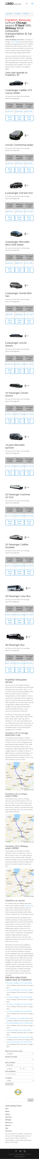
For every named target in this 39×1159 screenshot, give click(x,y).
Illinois (7, 1111)
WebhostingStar (19, 1156)
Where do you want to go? (13, 1051)
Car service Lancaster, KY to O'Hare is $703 (19, 1042)
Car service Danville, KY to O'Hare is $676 (19, 1030)
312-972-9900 (14, 42)
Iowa (6, 1108)
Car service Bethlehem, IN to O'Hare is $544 (19, 1023)
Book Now (19, 118)
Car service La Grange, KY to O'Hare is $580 (19, 1004)
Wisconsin (8, 1131)
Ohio (6, 1128)
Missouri (8, 1125)
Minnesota (8, 1122)
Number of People (11, 1057)
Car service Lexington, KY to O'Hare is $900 (19, 997)
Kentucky (8, 1117)
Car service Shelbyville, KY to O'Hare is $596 (19, 990)
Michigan (8, 1120)
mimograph (19, 1154)
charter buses (29, 905)
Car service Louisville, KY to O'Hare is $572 (19, 1011)
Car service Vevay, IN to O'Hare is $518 (18, 1037)
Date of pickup (10, 1062)
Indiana (7, 1114)
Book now (10, 118)
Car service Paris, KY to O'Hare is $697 (18, 1018)
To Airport (8, 1078)
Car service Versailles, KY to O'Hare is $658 (19, 983)
